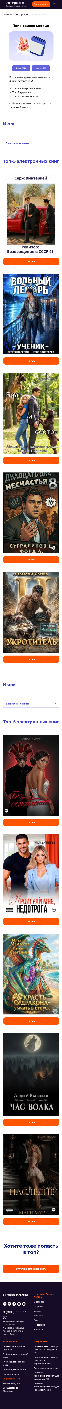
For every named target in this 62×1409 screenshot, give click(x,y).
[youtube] (19, 1304)
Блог (36, 1320)
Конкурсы (38, 1315)
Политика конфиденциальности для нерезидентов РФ (46, 1386)
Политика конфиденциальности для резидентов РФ (46, 1375)
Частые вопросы (11, 1374)
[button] (54, 4)
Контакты (38, 1329)
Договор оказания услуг (46, 1368)
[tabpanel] (31, 419)
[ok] (14, 1304)
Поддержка (39, 1325)
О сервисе (39, 1302)
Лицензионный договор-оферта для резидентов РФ (46, 1349)
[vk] (9, 1304)
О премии (38, 1306)
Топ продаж (22, 14)
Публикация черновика (14, 1369)
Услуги (37, 1311)
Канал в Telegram (11, 1383)
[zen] (24, 1304)
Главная (7, 14)
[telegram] (4, 1304)
